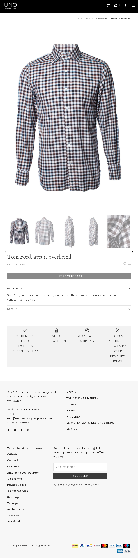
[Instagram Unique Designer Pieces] (21, 430)
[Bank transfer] (127, 552)
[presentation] (19, 231)
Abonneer (80, 475)
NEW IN (71, 392)
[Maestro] (126, 546)
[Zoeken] (125, 5)
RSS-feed (13, 521)
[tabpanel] (69, 119)
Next (132, 252)
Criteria (12, 454)
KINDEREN (73, 416)
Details (12, 309)
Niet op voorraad (69, 276)
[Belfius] (97, 546)
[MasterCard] (104, 546)
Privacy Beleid (16, 484)
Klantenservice (17, 491)
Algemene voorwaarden (23, 472)
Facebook (101, 18)
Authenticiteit (16, 509)
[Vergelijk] (109, 5)
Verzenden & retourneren (25, 448)
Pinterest (124, 18)
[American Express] (120, 552)
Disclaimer (14, 478)
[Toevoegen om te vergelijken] (129, 264)
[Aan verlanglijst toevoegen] (125, 264)
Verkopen (13, 503)
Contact (12, 460)
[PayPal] (82, 546)
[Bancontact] (89, 546)
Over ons (13, 466)
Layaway (13, 515)
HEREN (71, 410)
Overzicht (14, 288)
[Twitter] (15, 430)
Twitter (113, 18)
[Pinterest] (28, 430)
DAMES (71, 404)
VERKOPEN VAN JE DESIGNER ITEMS (90, 422)
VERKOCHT (73, 429)
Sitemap (13, 497)
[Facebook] (8, 430)
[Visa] (112, 546)
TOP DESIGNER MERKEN (82, 398)
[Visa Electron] (119, 546)
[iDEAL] (75, 546)
